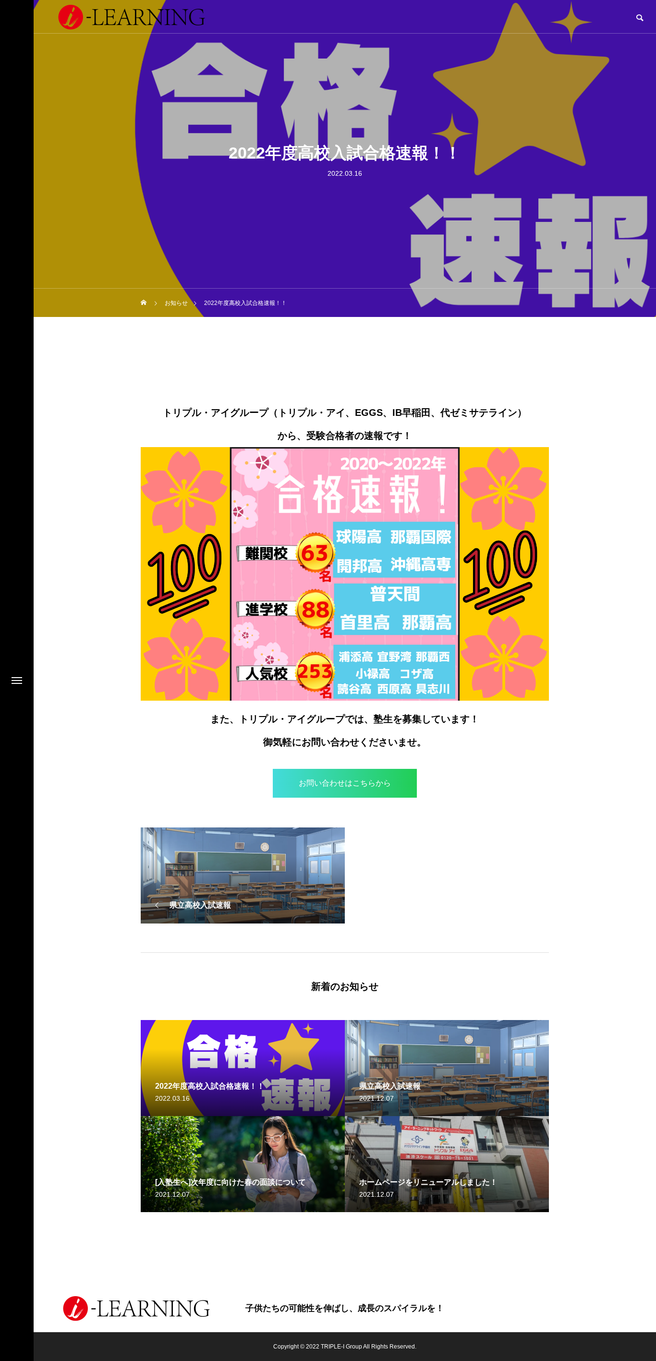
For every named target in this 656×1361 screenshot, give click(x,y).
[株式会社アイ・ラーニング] (136, 1308)
